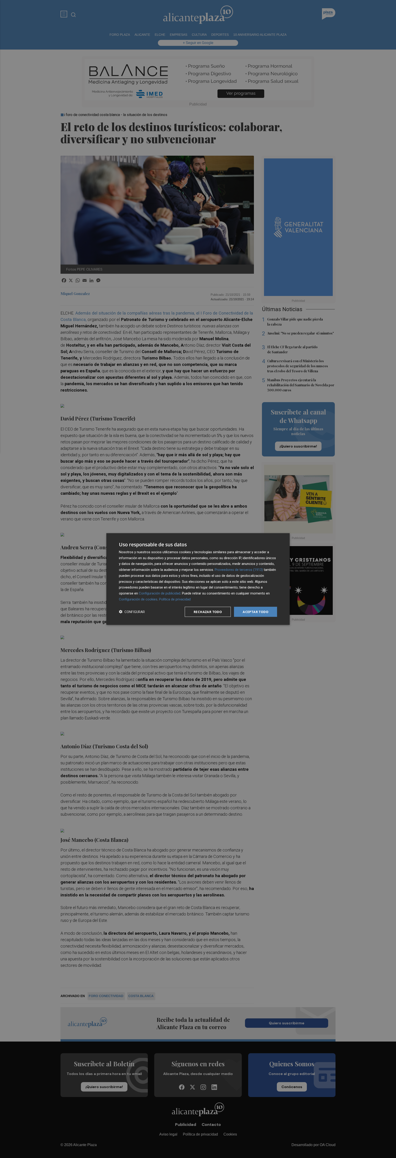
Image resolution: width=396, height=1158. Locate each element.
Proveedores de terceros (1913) (239, 570)
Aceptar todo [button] (255, 611)
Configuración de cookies (138, 599)
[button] (132, 611)
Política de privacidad (175, 599)
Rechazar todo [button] (208, 611)
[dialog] (198, 579)
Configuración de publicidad (159, 593)
